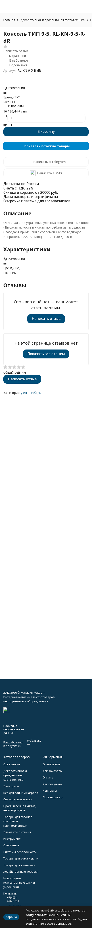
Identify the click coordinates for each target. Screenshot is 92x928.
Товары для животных (19, 865)
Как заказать (52, 771)
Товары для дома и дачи (20, 858)
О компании (51, 764)
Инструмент (12, 839)
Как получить (52, 784)
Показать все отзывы (46, 353)
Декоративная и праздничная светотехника (53, 20)
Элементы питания (17, 832)
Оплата (48, 777)
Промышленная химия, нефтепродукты (19, 808)
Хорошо (11, 917)
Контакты (50, 791)
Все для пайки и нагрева (20, 793)
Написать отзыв (46, 318)
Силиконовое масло (17, 799)
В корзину (46, 131)
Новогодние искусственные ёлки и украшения (19, 882)
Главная (9, 20)
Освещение (11, 764)
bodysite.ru (13, 746)
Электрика (11, 786)
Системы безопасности (20, 852)
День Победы (31, 393)
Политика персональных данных (13, 729)
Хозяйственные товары (20, 872)
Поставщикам (53, 797)
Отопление (11, 845)
